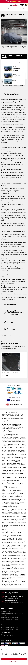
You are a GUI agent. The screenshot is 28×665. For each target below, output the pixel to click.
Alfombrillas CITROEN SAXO (10, 372)
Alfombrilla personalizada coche (9, 627)
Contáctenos (4, 621)
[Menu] (5, 5)
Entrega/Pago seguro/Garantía (9, 635)
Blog (2, 637)
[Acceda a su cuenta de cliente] (23, 5)
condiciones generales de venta (9, 617)
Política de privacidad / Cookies (9, 619)
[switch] (5, 9)
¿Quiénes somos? (5, 611)
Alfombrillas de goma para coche (9, 629)
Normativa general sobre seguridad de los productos (12, 614)
